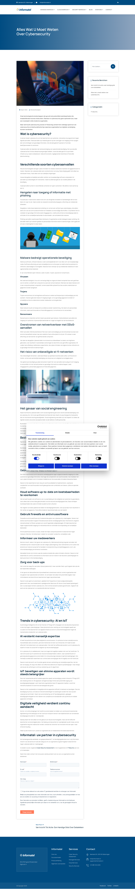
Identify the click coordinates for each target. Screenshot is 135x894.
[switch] (57, 459)
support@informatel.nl (96, 861)
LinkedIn (115, 886)
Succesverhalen (56, 857)
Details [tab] (67, 433)
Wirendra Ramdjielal (35, 110)
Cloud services (62, 9)
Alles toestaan (93, 466)
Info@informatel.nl (45, 2)
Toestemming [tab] (40, 433)
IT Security (70, 748)
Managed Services (46, 9)
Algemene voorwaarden (58, 864)
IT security (94, 112)
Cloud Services (73, 863)
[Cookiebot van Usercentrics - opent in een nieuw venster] (99, 426)
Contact (109, 9)
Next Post (60, 826)
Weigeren (41, 466)
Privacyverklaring (56, 860)
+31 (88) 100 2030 (95, 865)
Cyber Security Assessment (45, 748)
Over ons (98, 9)
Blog (90, 9)
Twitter (109, 886)
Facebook (103, 886)
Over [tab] (95, 433)
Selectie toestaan (67, 466)
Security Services (78, 9)
